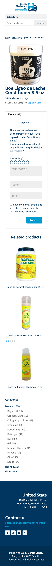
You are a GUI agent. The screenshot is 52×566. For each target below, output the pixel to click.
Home (7, 37)
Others (9, 471)
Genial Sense (35, 552)
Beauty (15, 37)
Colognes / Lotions (17, 420)
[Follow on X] (13, 532)
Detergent (12, 434)
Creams (11, 425)
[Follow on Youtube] (19, 532)
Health (9, 466)
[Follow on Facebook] (7, 532)
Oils (9, 457)
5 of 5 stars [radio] (27, 162)
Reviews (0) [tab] (14, 114)
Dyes (10, 438)
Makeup (11, 452)
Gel (9, 443)
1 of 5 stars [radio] (11, 162)
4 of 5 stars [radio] (23, 162)
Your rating (17, 158)
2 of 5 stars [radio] (15, 162)
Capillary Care (25, 37)
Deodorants (13, 429)
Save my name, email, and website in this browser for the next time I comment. (26, 208)
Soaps (10, 461)
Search (40, 23)
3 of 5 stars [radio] (19, 162)
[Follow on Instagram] (25, 532)
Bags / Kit (12, 411)
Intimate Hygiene (16, 448)
